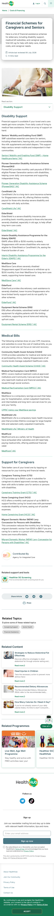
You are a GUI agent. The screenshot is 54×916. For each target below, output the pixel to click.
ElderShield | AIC (9, 230)
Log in (38, 3)
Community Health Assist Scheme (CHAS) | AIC (24, 366)
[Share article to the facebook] (41, 596)
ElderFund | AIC (9, 302)
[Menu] (51, 3)
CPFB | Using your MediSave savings (19, 410)
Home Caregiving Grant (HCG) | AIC (18, 514)
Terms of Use (19, 849)
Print (29, 603)
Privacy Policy (29, 851)
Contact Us (8, 893)
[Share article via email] (27, 596)
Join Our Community (12, 877)
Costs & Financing (17, 10)
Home (4, 10)
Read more (19, 665)
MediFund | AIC (9, 451)
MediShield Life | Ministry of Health (18, 429)
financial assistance (11, 632)
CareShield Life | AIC (11, 208)
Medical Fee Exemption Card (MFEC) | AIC (21, 388)
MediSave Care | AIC (11, 280)
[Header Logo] (8, 3)
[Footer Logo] (27, 785)
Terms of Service (17, 858)
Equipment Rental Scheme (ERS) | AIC (19, 324)
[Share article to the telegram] (34, 596)
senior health (27, 627)
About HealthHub (10, 872)
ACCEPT (27, 911)
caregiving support (11, 627)
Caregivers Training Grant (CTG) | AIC (19, 492)
